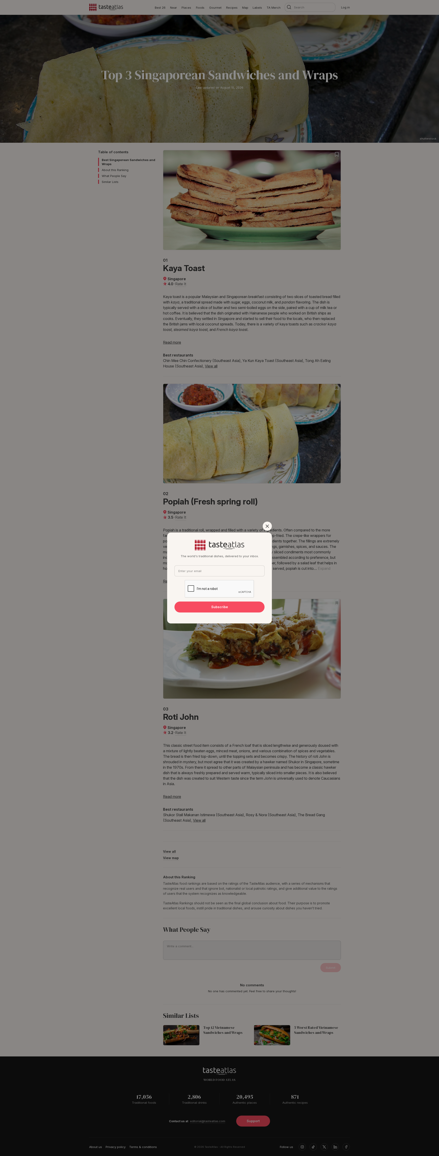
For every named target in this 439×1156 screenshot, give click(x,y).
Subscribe (219, 607)
